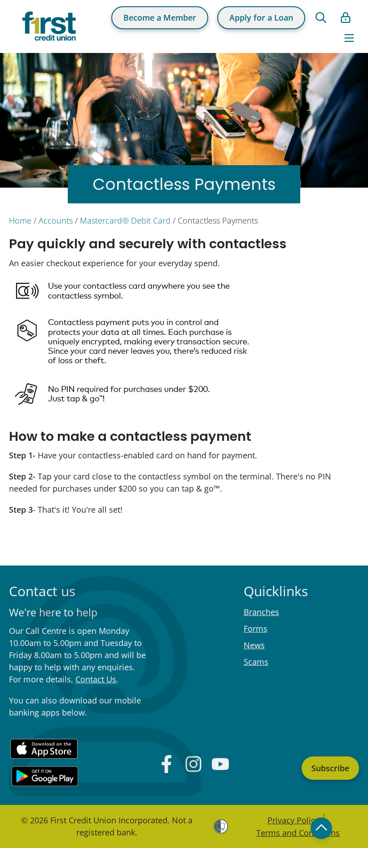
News (254, 645)
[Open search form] (321, 17)
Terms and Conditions (298, 833)
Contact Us (95, 679)
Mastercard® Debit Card (125, 220)
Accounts (56, 220)
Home (20, 220)
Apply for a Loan (261, 17)
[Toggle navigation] (349, 38)
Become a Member (159, 17)
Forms (255, 628)
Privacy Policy (293, 820)
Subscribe (330, 768)
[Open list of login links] (345, 17)
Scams (256, 661)
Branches (261, 611)
